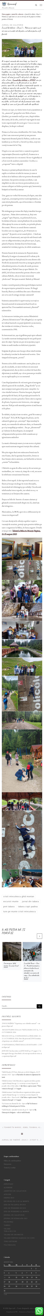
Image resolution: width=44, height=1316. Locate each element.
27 (22, 1286)
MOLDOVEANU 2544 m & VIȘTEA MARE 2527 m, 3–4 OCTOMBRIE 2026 (22, 1031)
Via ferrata (10, 1245)
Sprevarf (12, 1308)
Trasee (7, 1229)
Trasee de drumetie (13, 1235)
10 (4, 1277)
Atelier (7, 1194)
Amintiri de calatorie (15, 1191)
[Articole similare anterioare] (33, 936)
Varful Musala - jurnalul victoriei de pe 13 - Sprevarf (18, 1110)
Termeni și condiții (9, 1168)
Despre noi (9, 1198)
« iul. (5, 1294)
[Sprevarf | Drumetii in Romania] (4, 3)
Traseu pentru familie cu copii (19, 1238)
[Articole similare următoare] (39, 936)
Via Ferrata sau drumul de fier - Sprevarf (14, 1103)
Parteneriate (7, 1164)
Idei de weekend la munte (16, 1211)
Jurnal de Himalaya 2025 (15, 1218)
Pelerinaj (8, 1222)
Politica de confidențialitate (12, 1161)
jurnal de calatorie (17, 14)
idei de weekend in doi (15, 1208)
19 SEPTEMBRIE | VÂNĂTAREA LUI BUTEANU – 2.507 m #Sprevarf (22, 1046)
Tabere (7, 1225)
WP (16, 1312)
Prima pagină (6, 14)
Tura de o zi (10, 1231)
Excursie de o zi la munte (16, 1201)
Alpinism (8, 1188)
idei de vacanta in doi (15, 1205)
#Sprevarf (8, 1184)
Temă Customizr (32, 1312)
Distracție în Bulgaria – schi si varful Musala (16, 1112)
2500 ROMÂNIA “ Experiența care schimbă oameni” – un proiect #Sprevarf (21, 1024)
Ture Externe (10, 1241)
